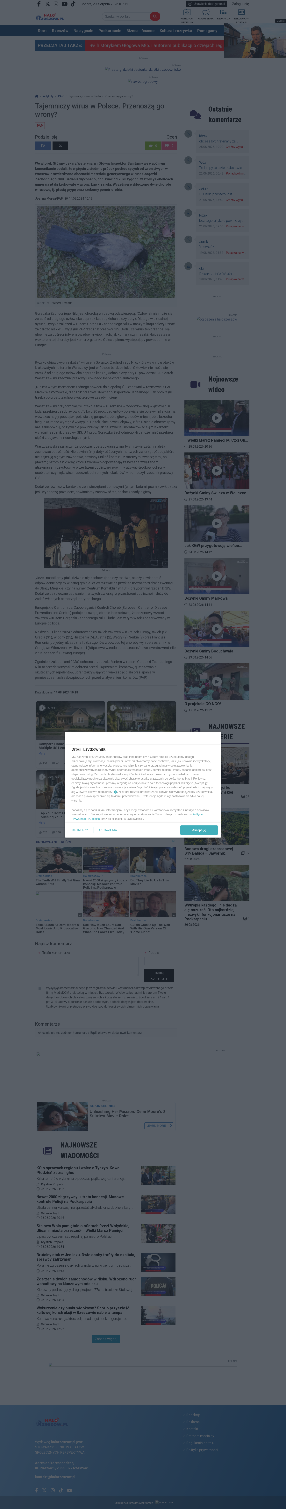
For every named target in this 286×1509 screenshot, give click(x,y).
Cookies (94, 818)
